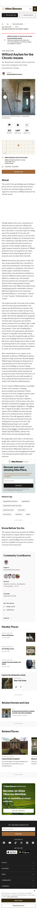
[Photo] (30, 637)
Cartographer (8, 586)
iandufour (7, 584)
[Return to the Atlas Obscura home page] (12, 8)
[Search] (30, 8)
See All (16, 586)
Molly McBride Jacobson (14, 74)
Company (5, 886)
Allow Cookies (18, 900)
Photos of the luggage (9, 429)
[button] (9, 125)
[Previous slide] (5, 97)
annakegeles (20, 584)
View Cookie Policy (12, 896)
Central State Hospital (10, 759)
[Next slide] (32, 97)
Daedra (13, 584)
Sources (6, 618)
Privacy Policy (11, 490)
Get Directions (18, 171)
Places (4, 862)
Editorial (5, 868)
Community (6, 880)
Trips (4, 874)
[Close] (35, 891)
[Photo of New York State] (7, 683)
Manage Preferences (18, 905)
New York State (20, 681)
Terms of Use (19, 490)
